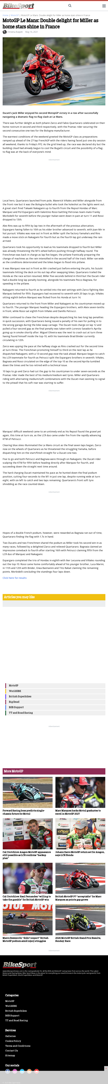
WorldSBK (15, 691)
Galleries (10, 1036)
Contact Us (11, 1051)
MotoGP (15, 15)
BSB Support (16, 707)
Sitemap (10, 1055)
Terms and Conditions (17, 1046)
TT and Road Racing (21, 713)
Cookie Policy (13, 1041)
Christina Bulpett (15, 31)
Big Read (14, 702)
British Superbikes (20, 696)
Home (5, 15)
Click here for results (15, 577)
